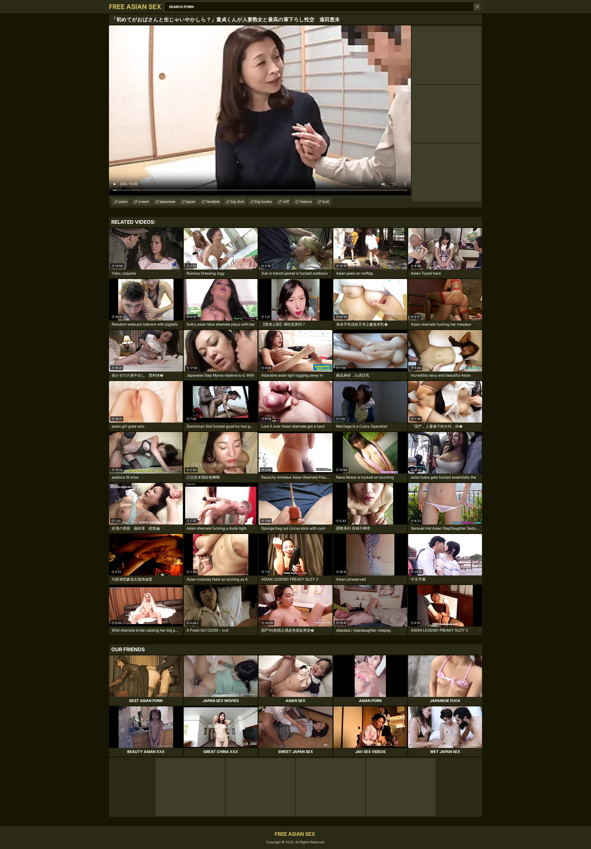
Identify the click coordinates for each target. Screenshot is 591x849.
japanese (167, 201)
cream (143, 201)
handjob (213, 201)
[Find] (477, 7)
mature (306, 201)
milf (286, 201)
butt (325, 201)
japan (190, 201)
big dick (237, 201)
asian (123, 201)
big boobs (263, 201)
